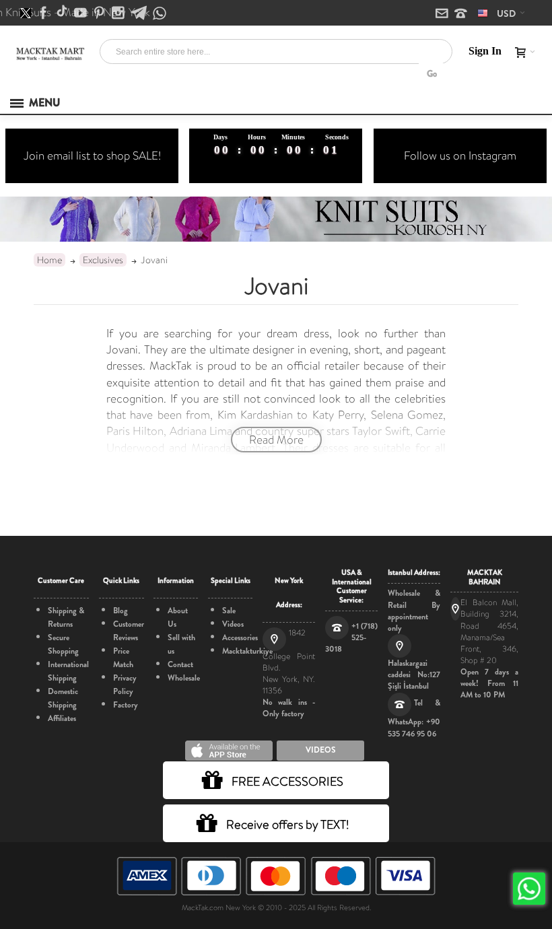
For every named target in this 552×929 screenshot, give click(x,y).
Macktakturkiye (247, 651)
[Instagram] (119, 13)
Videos (233, 624)
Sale (229, 611)
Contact (180, 664)
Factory (125, 705)
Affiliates (62, 718)
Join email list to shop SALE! (92, 155)
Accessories (240, 637)
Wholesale (184, 678)
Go (432, 73)
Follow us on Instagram (460, 155)
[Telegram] (140, 13)
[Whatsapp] (159, 14)
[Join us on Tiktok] (63, 13)
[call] (460, 14)
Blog (120, 611)
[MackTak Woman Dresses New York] (49, 52)
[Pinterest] (100, 13)
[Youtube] (81, 13)
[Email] (443, 14)
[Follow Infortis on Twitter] (26, 13)
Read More (276, 440)
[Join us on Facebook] (44, 13)
